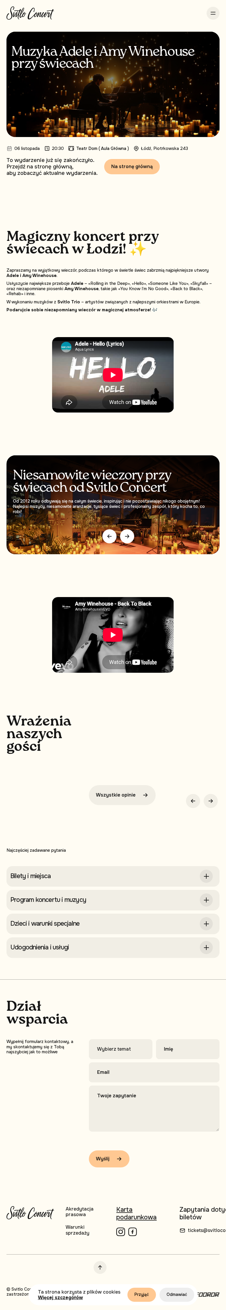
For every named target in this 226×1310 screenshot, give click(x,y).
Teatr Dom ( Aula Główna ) (102, 148)
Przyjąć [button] (141, 1294)
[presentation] (109, 536)
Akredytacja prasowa (80, 1212)
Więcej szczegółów (60, 1297)
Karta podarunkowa (136, 1213)
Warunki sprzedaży (77, 1230)
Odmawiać (177, 1294)
